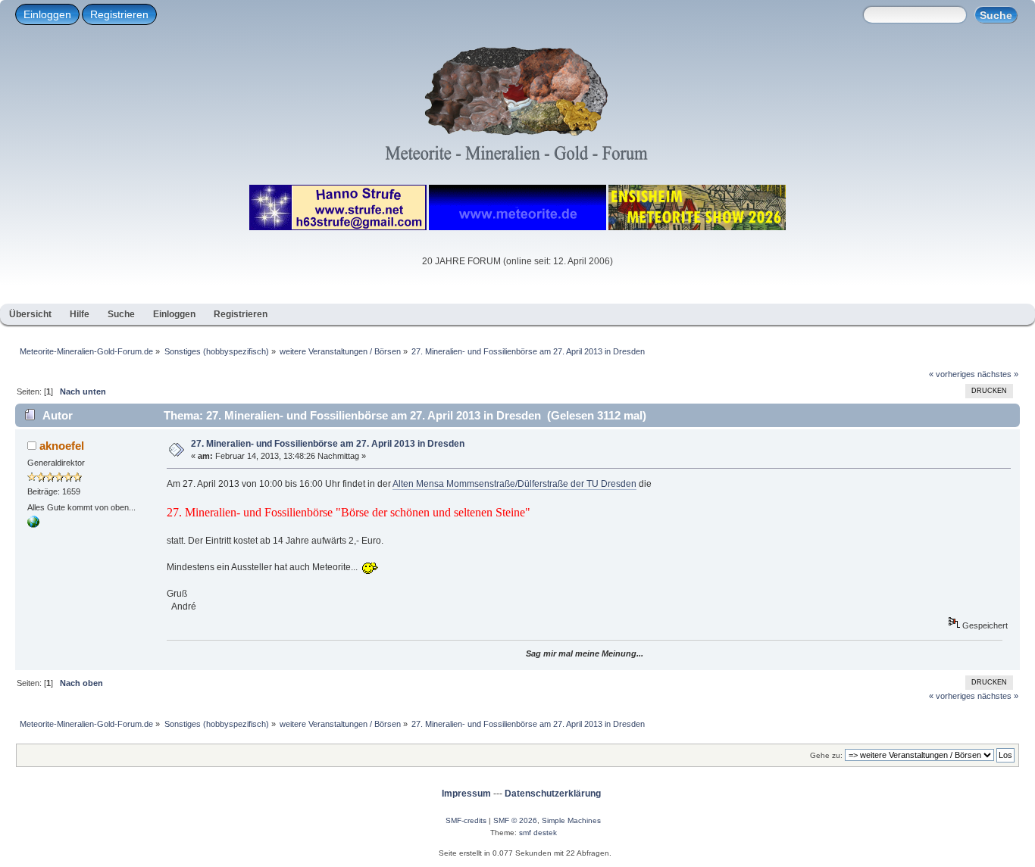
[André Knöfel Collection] (33, 524)
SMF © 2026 (515, 820)
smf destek (538, 832)
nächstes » (997, 374)
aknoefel (61, 445)
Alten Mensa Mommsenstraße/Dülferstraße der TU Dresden (514, 484)
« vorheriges (952, 374)
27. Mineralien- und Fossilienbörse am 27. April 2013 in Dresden (327, 443)
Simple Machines (571, 820)
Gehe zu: (826, 755)
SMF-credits (466, 820)
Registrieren (119, 14)
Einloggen (47, 14)
